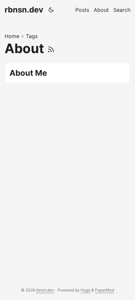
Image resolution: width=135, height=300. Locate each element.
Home (12, 36)
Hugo (85, 290)
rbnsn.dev (24, 9)
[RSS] (51, 48)
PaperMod (104, 290)
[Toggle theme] (51, 10)
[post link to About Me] (67, 73)
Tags (32, 36)
